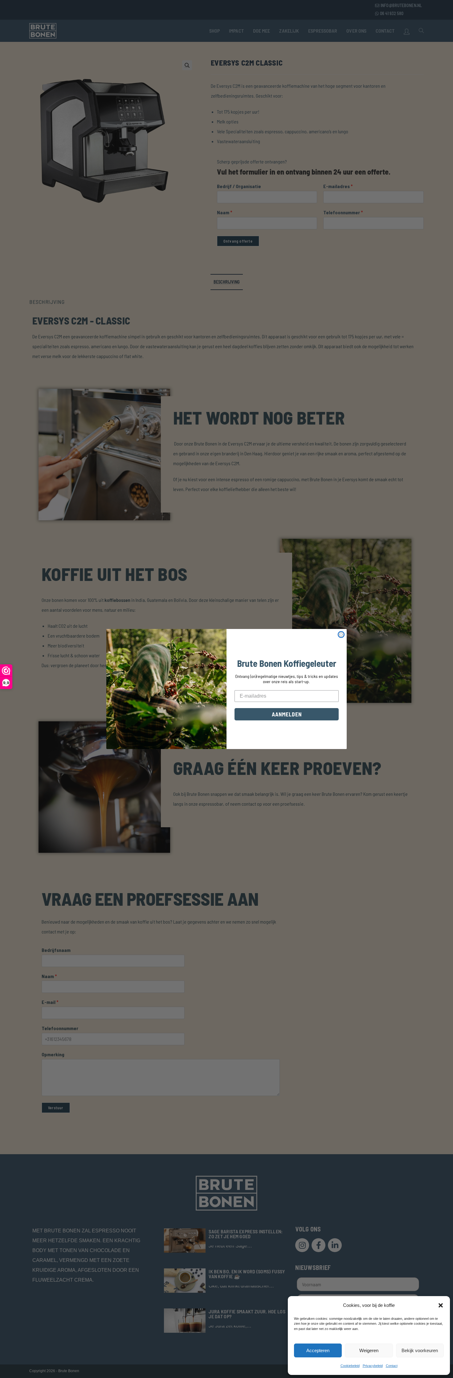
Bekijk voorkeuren (420, 1350)
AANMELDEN (287, 714)
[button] (441, 1305)
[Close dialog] (341, 634)
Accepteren (317, 1350)
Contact (392, 1366)
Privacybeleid (373, 1366)
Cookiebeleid (350, 1366)
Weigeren (368, 1350)
